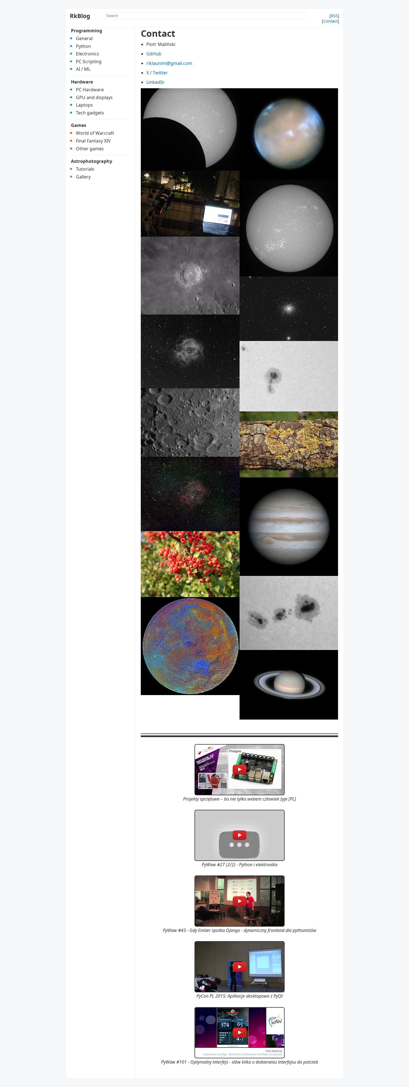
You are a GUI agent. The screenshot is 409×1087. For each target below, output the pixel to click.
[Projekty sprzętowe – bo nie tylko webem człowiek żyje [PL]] (239, 769)
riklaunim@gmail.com (169, 63)
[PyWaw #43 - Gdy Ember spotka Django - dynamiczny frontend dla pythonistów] (239, 901)
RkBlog (80, 16)
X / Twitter (157, 73)
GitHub (153, 54)
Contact (330, 21)
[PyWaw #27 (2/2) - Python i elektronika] (239, 835)
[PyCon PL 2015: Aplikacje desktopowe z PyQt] (239, 966)
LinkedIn (155, 82)
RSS (334, 15)
